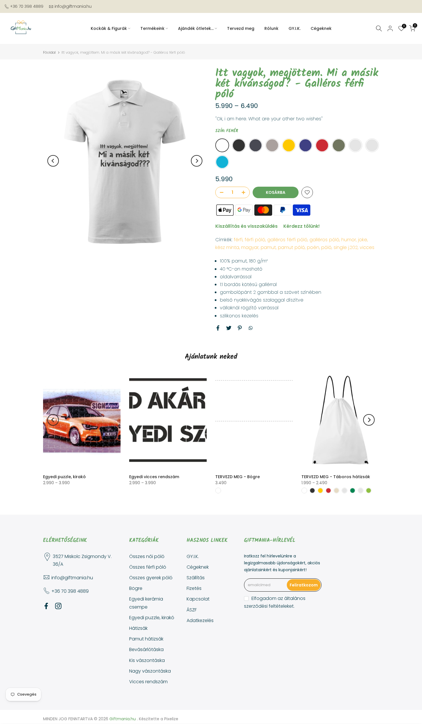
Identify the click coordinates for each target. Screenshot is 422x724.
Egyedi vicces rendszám (154, 477)
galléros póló (324, 239)
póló (326, 247)
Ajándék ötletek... (196, 28)
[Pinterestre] (239, 328)
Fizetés (194, 588)
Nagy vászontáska (150, 671)
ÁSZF (192, 610)
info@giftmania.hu (73, 6)
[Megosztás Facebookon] (217, 328)
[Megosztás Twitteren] (228, 328)
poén (313, 247)
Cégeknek (321, 28)
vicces (367, 247)
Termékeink (152, 28)
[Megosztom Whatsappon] (250, 328)
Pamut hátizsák (146, 639)
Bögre (135, 588)
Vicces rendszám (148, 681)
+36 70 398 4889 (26, 6)
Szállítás (196, 577)
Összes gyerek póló (151, 577)
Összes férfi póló (147, 567)
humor (348, 239)
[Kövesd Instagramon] (58, 606)
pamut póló (291, 247)
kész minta (227, 247)
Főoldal (49, 52)
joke (362, 239)
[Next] (196, 161)
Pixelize (171, 719)
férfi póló (255, 239)
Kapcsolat (198, 599)
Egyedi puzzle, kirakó (64, 477)
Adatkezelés (200, 620)
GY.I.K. (295, 28)
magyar (250, 247)
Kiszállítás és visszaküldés (246, 226)
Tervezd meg (240, 28)
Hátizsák (138, 628)
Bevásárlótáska (146, 649)
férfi (238, 239)
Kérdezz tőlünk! (301, 226)
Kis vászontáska (147, 660)
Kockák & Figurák (109, 28)
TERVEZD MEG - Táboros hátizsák (335, 477)
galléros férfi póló (287, 239)
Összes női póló (146, 556)
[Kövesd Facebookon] (46, 606)
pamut (268, 247)
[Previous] (53, 161)
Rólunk (271, 28)
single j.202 (346, 247)
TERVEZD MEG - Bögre (237, 477)
